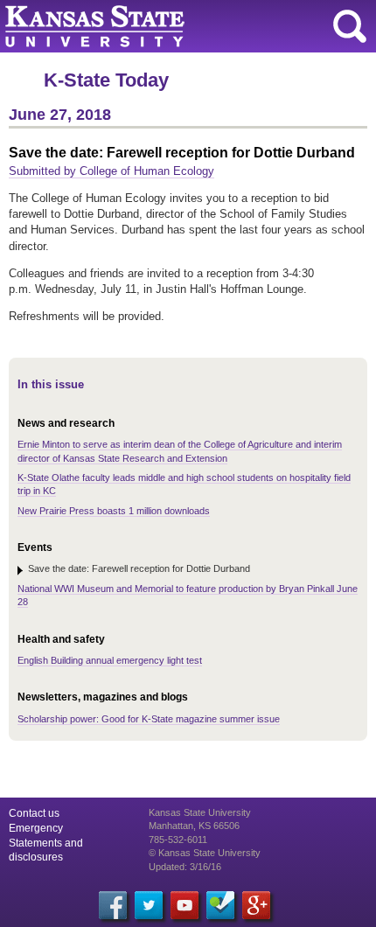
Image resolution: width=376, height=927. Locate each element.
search (349, 26)
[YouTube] (184, 905)
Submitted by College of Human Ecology (111, 171)
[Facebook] (113, 905)
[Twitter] (149, 905)
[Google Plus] (256, 905)
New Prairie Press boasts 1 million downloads (113, 510)
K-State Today (106, 80)
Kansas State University (159, 26)
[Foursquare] (220, 905)
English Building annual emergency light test (109, 660)
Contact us (34, 813)
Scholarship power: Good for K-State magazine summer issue (148, 719)
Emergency (36, 828)
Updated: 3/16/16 (185, 866)
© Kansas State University (205, 852)
